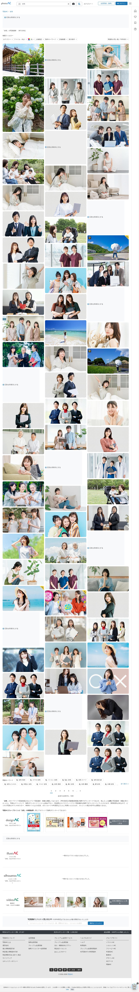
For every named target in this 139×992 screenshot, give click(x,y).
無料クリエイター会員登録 (37, 948)
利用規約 (83, 945)
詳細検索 (62, 39)
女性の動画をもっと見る (119, 902)
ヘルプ (82, 942)
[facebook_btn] (56, 969)
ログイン (123, 3)
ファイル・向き (19, 39)
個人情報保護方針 (9, 948)
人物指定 (39, 39)
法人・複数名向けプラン (62, 945)
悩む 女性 (68, 780)
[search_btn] (79, 4)
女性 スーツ (82, 780)
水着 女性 (110, 784)
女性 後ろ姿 (98, 780)
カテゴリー (7, 39)
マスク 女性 (43, 784)
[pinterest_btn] (60, 969)
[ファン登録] (135, 17)
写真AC (5, 11)
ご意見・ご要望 (75, 970)
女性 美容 (57, 784)
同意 (72, 989)
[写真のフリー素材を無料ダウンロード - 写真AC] (6, 3)
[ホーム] (135, 11)
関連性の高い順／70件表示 (117, 39)
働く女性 (71, 784)
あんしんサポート (60, 952)
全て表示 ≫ (125, 784)
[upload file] (73, 4)
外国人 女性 (28, 784)
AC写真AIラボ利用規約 (88, 952)
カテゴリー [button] (88, 4)
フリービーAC (111, 948)
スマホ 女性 (36, 780)
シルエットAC (111, 945)
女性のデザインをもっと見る (119, 822)
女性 (11, 11)
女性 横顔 (84, 784)
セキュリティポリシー (10, 961)
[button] (68, 4)
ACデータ (109, 961)
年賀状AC (109, 952)
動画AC (108, 955)
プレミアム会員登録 (35, 945)
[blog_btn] (65, 969)
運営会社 (6, 945)
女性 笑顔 (22, 780)
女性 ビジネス (11, 784)
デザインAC (110, 958)
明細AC (108, 964)
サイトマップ (7, 958)
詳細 (67, 989)
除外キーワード (50, 39)
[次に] (80, 791)
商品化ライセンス (60, 948)
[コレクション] (135, 23)
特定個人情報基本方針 (10, 952)
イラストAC (110, 942)
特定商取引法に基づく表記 (12, 955)
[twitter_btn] (51, 969)
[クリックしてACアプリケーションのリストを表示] (130, 3)
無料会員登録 (33, 942)
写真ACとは (7, 942)
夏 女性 (97, 784)
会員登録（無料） (106, 3)
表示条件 (72, 39)
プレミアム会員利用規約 (88, 948)
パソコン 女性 (52, 780)
